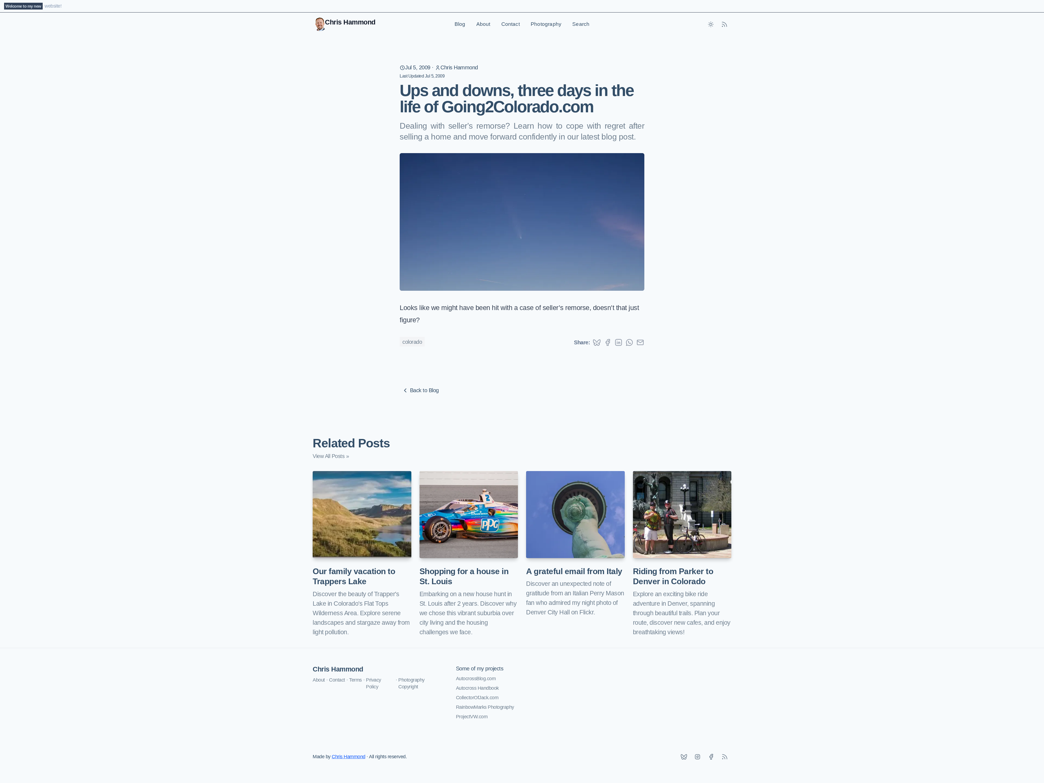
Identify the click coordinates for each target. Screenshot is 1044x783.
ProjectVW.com (472, 716)
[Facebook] (711, 757)
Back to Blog (424, 390)
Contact (510, 24)
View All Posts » (331, 456)
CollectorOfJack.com (477, 697)
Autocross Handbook (477, 688)
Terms (355, 680)
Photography (546, 24)
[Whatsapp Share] (629, 342)
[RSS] (724, 757)
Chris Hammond (459, 67)
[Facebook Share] (608, 342)
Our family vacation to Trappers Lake (354, 576)
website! (53, 6)
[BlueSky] (684, 757)
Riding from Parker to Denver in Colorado (673, 576)
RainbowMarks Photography (485, 707)
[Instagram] (697, 757)
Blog (460, 24)
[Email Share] (640, 342)
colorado (412, 342)
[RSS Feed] (724, 24)
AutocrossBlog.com (476, 678)
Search (580, 24)
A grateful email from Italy (574, 571)
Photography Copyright (411, 683)
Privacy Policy (373, 683)
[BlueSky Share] (597, 342)
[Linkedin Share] (618, 342)
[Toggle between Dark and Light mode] (711, 24)
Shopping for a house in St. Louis (464, 576)
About (483, 24)
